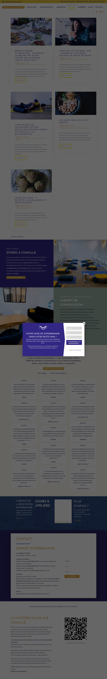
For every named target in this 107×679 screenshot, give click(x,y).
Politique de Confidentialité (75, 350)
